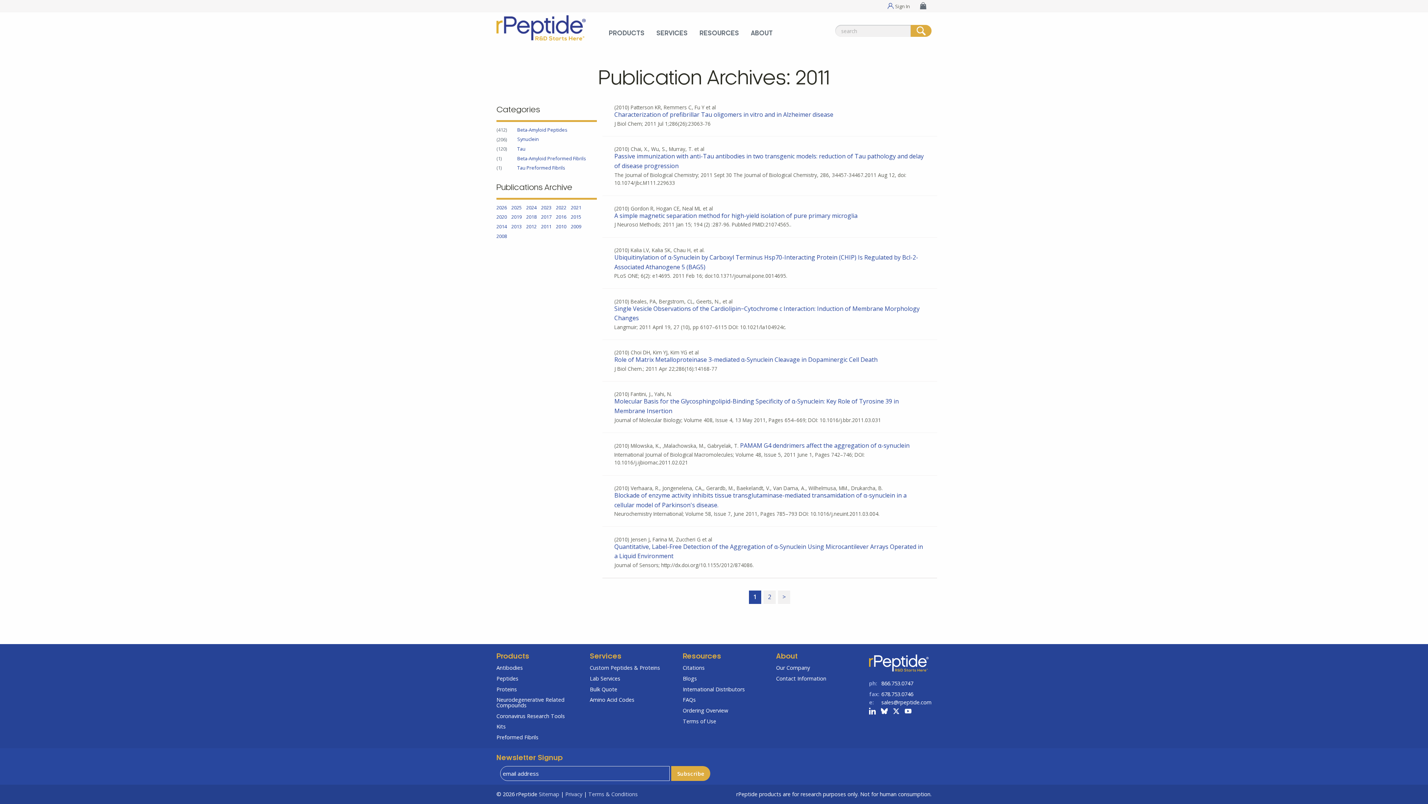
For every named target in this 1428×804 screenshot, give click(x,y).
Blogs (690, 678)
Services (672, 33)
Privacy (573, 794)
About (762, 33)
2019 (516, 217)
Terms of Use (699, 721)
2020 (501, 217)
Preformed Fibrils (517, 737)
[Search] (921, 31)
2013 (516, 226)
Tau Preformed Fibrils (541, 167)
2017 (546, 217)
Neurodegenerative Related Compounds (530, 702)
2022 (561, 207)
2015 (576, 217)
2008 (501, 236)
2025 (516, 207)
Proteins (506, 689)
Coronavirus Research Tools (530, 716)
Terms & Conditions (613, 794)
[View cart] (924, 5)
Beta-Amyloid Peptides (542, 129)
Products (626, 33)
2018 (531, 217)
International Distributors (714, 689)
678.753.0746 (897, 694)
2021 (576, 207)
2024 (531, 207)
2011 (546, 226)
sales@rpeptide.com (906, 702)
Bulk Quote (603, 689)
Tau (521, 148)
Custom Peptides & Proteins (625, 667)
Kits (501, 726)
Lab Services (605, 678)
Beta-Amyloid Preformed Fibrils (551, 158)
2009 (576, 226)
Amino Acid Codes (612, 699)
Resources (719, 33)
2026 (501, 207)
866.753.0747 (897, 683)
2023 (546, 207)
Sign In (902, 6)
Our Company (793, 667)
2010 (561, 226)
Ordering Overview (705, 710)
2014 (501, 226)
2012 (531, 226)
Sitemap (549, 794)
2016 (561, 217)
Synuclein (528, 139)
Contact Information (801, 678)
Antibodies (509, 667)
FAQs (689, 699)
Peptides (507, 678)
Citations (694, 667)
